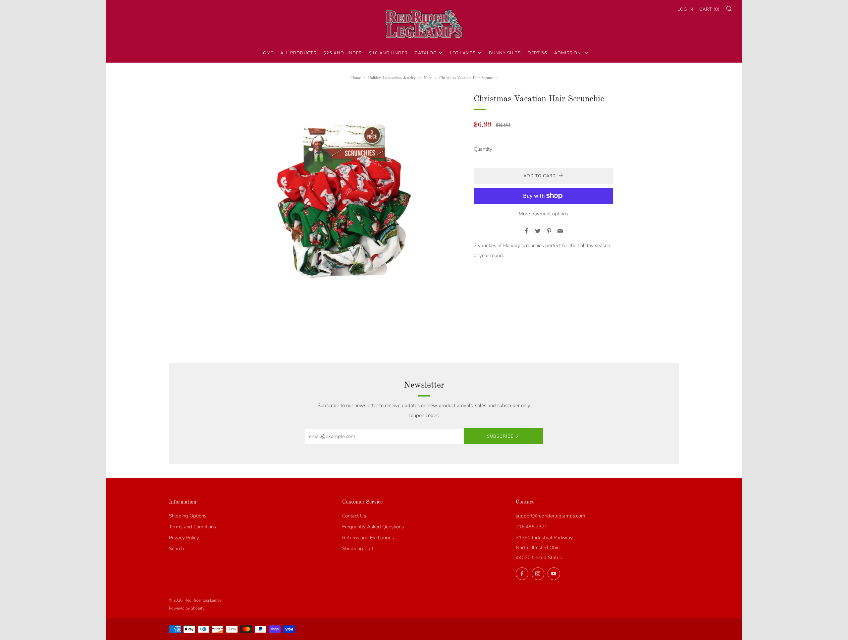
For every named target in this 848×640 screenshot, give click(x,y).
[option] (344, 201)
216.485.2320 (532, 526)
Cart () (709, 9)
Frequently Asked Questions (373, 526)
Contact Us (354, 515)
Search (176, 548)
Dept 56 (537, 53)
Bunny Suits (505, 53)
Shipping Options (187, 515)
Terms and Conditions (192, 526)
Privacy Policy (184, 537)
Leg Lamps (463, 53)
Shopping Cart (358, 548)
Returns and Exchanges (368, 537)
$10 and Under (388, 53)
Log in (685, 9)
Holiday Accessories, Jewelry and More (400, 78)
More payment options (543, 213)
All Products (298, 53)
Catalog (426, 53)
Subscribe (500, 436)
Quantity (483, 149)
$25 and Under (342, 53)
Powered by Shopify (186, 608)
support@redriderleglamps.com (550, 515)
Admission (568, 53)
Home (266, 53)
